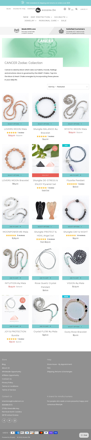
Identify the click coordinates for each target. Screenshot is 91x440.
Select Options (13, 124)
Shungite (59, 17)
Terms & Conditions (10, 386)
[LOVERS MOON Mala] (15, 107)
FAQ (48, 368)
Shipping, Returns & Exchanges (59, 371)
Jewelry (29, 21)
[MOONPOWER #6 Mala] (15, 210)
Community (32, 9)
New (26, 17)
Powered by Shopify (8, 437)
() (72, 10)
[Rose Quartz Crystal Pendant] (45, 261)
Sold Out (45, 175)
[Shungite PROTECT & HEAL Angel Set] (45, 210)
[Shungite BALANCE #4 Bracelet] (45, 107)
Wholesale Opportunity (11, 371)
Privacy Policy (7, 382)
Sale (63, 21)
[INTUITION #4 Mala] (15, 261)
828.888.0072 (7, 405)
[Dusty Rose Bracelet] (75, 310)
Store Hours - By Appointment (59, 364)
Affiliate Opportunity (10, 375)
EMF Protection (40, 17)
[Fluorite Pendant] (75, 158)
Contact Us (7, 379)
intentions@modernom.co (13, 401)
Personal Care (48, 21)
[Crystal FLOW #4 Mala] (45, 310)
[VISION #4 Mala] (75, 261)
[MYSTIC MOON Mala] (75, 107)
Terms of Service (9, 390)
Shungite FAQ (19, 9)
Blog (9, 9)
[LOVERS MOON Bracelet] (15, 158)
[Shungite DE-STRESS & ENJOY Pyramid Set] (45, 158)
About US (6, 368)
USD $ (83, 9)
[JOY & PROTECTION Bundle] (15, 310)
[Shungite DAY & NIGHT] (75, 210)
